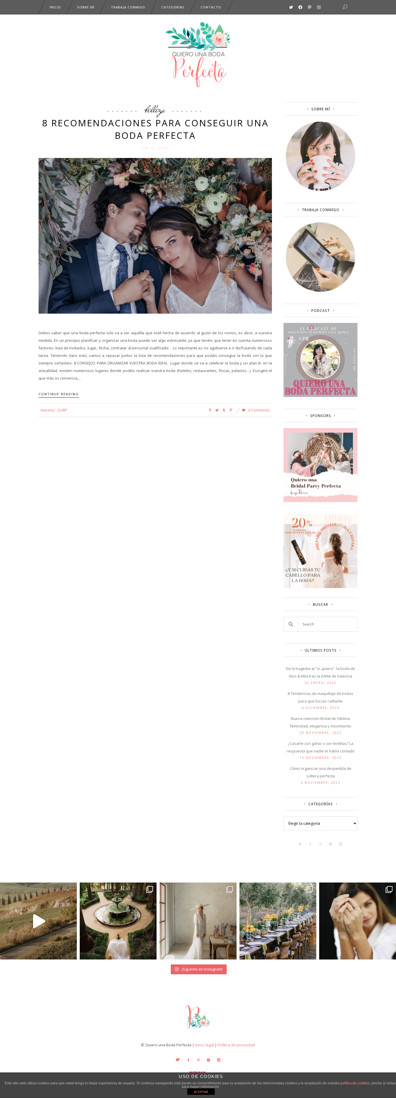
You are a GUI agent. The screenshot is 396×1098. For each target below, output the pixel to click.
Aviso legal (204, 1044)
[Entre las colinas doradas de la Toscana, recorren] (38, 921)
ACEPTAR (201, 1092)
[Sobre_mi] (320, 189)
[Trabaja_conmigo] (320, 290)
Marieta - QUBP (54, 410)
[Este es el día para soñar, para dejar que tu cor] (118, 921)
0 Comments (258, 410)
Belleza (155, 109)
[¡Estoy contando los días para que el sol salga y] (277, 921)
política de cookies (355, 1083)
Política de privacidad (236, 1044)
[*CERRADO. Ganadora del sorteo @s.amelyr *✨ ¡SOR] (357, 921)
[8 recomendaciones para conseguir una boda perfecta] (155, 235)
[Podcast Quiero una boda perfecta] (320, 395)
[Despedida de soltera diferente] (320, 500)
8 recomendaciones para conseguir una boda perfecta (155, 129)
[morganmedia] (198, 1029)
